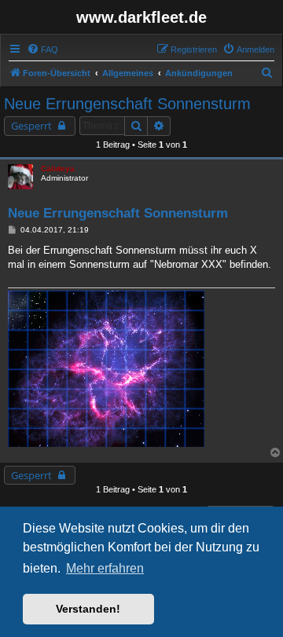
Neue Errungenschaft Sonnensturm (127, 103)
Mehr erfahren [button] (105, 568)
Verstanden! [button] (88, 608)
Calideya (58, 168)
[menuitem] (42, 49)
